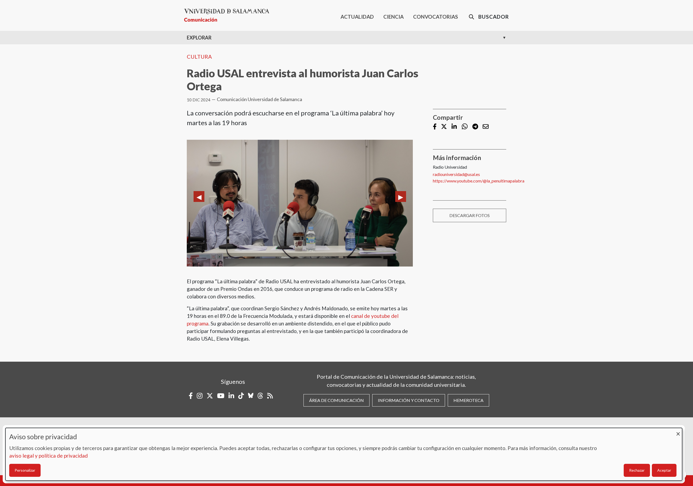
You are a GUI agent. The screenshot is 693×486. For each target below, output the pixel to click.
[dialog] (343, 454)
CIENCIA (393, 17)
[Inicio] (229, 15)
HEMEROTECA (468, 400)
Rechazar (637, 470)
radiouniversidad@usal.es (456, 174)
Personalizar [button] (25, 470)
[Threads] (260, 396)
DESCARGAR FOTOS (469, 215)
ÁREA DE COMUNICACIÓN (336, 400)
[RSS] (270, 396)
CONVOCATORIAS (435, 17)
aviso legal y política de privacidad (48, 455)
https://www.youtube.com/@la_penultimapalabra (478, 180)
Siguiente (400, 196)
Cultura (199, 56)
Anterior (199, 196)
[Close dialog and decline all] (678, 431)
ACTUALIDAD (357, 17)
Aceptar (664, 470)
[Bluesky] (250, 396)
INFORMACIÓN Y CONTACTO (408, 400)
